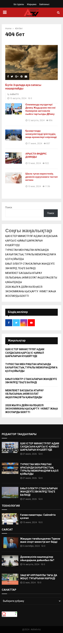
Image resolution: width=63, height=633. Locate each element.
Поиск (8, 207)
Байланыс (44, 4)
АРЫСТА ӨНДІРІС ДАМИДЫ (36, 155)
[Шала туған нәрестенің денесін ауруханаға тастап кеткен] (13, 177)
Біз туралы (19, 4)
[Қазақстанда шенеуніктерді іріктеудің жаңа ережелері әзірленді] (13, 135)
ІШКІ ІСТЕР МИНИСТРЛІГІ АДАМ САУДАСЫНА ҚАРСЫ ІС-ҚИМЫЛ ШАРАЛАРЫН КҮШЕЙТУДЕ (31, 241)
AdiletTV (14, 94)
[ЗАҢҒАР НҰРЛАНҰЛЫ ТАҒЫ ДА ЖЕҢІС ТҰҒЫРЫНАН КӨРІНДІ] (10, 579)
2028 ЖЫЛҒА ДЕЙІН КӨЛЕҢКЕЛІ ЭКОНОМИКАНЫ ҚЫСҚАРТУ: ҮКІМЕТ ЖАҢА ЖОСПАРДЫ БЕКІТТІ (30, 291)
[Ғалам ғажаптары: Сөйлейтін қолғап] (10, 518)
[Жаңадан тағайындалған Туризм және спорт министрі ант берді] (10, 542)
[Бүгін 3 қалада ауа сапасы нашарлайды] (31, 62)
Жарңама (31, 4)
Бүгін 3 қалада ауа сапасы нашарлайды (23, 86)
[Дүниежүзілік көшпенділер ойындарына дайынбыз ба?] (10, 560)
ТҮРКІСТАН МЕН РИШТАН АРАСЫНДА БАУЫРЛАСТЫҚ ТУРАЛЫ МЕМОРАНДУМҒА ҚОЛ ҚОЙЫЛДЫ (30, 254)
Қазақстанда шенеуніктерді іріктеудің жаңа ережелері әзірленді (41, 134)
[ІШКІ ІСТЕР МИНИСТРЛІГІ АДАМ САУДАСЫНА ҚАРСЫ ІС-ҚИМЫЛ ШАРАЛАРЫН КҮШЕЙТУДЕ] (10, 447)
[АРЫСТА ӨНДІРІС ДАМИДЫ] (13, 157)
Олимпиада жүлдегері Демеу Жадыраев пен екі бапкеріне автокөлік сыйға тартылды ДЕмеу (40, 109)
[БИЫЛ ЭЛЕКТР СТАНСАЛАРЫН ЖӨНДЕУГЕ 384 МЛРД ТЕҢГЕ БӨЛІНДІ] (10, 492)
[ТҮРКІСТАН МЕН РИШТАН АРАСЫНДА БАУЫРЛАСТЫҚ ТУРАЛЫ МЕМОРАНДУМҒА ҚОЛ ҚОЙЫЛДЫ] (10, 468)
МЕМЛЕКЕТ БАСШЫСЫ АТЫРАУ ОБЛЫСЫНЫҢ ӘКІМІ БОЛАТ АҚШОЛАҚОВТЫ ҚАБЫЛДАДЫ (31, 278)
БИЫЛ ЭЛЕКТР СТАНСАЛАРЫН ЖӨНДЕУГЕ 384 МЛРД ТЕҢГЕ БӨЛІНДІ (39, 491)
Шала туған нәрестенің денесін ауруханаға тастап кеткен (41, 176)
